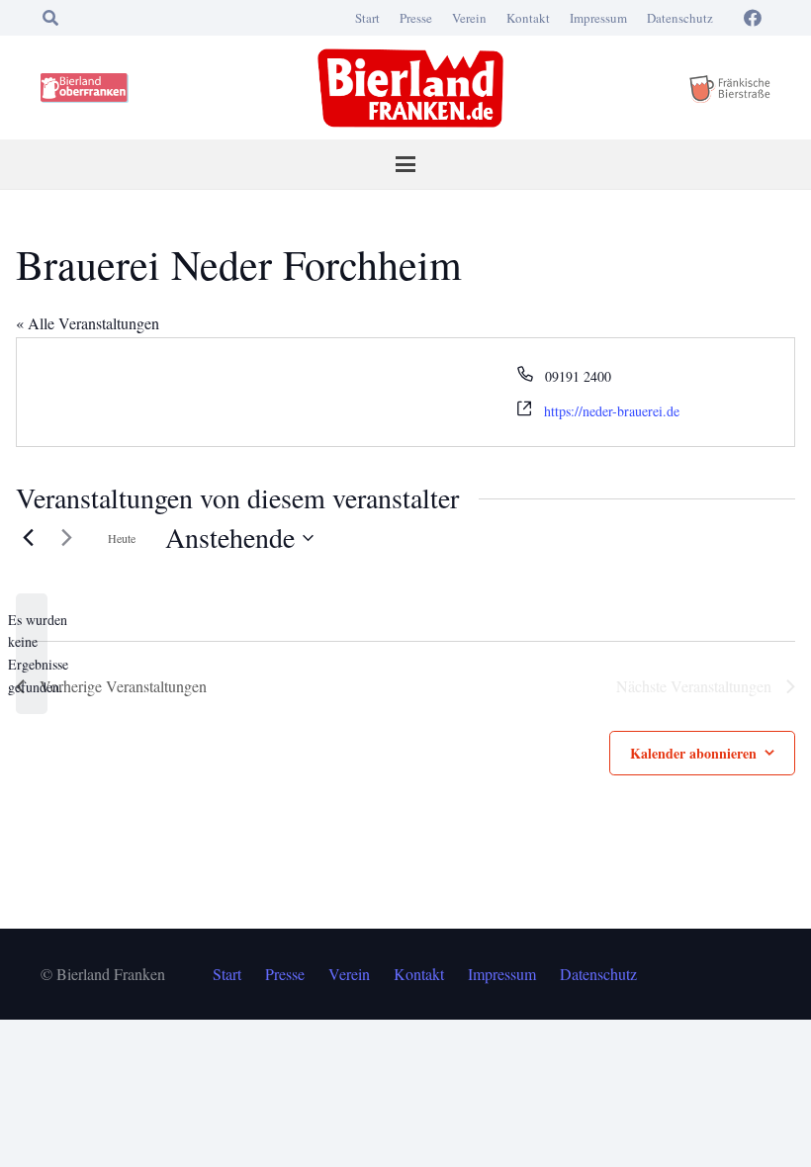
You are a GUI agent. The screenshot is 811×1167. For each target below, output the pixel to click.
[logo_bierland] (88, 88)
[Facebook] (752, 18)
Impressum (598, 18)
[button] (50, 18)
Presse (416, 18)
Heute (121, 538)
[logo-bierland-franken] (410, 88)
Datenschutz (680, 18)
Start (367, 18)
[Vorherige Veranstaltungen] (28, 538)
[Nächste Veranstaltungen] (66, 538)
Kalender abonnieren (693, 753)
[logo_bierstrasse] (728, 88)
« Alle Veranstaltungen (87, 323)
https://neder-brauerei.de (611, 411)
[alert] (31, 654)
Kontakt (528, 18)
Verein (469, 18)
